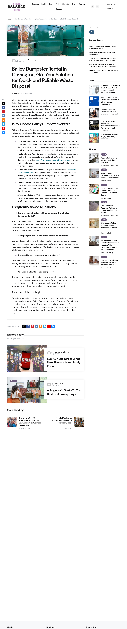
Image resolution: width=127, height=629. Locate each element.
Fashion (13, 381)
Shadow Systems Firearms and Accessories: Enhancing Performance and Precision (110, 125)
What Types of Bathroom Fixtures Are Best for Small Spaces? (110, 175)
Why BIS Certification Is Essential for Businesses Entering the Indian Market (102, 65)
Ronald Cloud (58, 384)
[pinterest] (3, 111)
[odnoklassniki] (3, 120)
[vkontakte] (3, 115)
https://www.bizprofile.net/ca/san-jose (53, 160)
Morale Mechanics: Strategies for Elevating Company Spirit (62, 420)
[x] (3, 103)
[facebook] (3, 107)
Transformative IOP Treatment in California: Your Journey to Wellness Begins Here (30, 422)
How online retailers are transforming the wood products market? (110, 262)
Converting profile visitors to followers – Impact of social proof (109, 111)
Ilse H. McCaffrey (107, 233)
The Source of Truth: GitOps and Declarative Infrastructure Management (110, 100)
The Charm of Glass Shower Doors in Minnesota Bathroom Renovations (109, 226)
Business (13, 29)
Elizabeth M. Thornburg (27, 60)
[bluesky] (3, 132)
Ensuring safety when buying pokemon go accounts (109, 136)
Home (9, 19)
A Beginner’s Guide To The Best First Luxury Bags (64, 392)
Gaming (13, 349)
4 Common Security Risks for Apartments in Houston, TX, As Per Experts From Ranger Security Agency (110, 245)
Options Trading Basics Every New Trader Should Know (103, 71)
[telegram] (3, 124)
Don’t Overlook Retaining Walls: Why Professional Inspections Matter (110, 209)
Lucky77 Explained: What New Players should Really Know (63, 362)
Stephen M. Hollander (61, 352)
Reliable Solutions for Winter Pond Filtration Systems (109, 160)
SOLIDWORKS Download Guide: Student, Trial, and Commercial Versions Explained (103, 59)
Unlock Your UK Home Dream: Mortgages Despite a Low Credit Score (109, 191)
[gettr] (3, 128)
